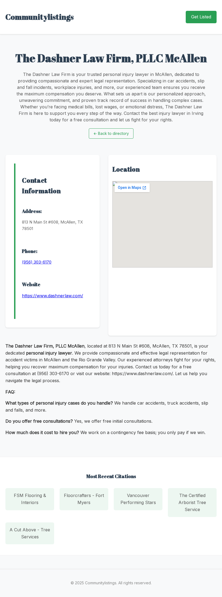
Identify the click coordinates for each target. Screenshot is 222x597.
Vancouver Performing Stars (138, 499)
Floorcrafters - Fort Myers (84, 499)
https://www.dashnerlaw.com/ (52, 295)
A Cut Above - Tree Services (29, 533)
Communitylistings (39, 17)
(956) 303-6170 (36, 262)
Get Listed (201, 16)
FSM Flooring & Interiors (30, 499)
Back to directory (111, 133)
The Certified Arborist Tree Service (192, 502)
